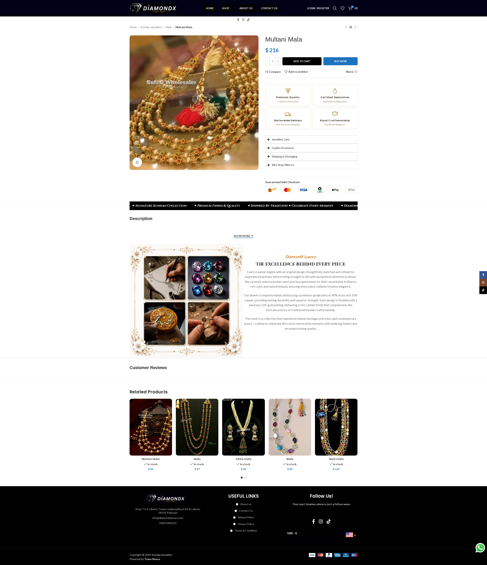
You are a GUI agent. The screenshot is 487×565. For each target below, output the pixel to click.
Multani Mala (151, 459)
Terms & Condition (246, 530)
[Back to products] (350, 27)
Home (133, 27)
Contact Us (246, 510)
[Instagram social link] (243, 20)
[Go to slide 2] (245, 478)
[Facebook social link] (238, 20)
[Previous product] (346, 27)
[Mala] (197, 427)
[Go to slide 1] (242, 478)
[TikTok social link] (248, 20)
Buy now (340, 61)
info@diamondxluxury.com (167, 517)
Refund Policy (246, 517)
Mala (168, 27)
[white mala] (243, 427)
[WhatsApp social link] (356, 71)
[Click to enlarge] (137, 162)
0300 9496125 (168, 523)
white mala (243, 459)
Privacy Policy (246, 524)
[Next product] (355, 27)
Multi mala (336, 459)
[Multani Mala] (151, 427)
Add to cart (302, 61)
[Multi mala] (336, 427)
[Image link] (165, 498)
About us (245, 504)
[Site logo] (153, 8)
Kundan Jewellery (151, 27)
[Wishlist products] (342, 8)
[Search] (335, 8)
